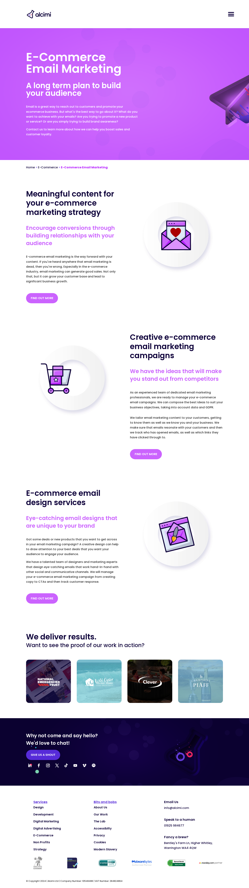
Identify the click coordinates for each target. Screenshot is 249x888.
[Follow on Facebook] (38, 765)
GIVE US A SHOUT (43, 755)
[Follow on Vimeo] (84, 765)
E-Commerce (48, 167)
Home (30, 167)
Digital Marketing (46, 821)
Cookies (100, 842)
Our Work (101, 814)
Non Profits (41, 842)
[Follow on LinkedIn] (29, 765)
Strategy (40, 849)
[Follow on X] (57, 765)
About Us (100, 807)
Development (43, 814)
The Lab (99, 821)
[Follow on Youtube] (75, 765)
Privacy (99, 835)
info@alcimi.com (176, 808)
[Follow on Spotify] (93, 765)
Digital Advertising (47, 828)
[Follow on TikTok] (66, 765)
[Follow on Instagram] (48, 765)
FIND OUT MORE (42, 298)
